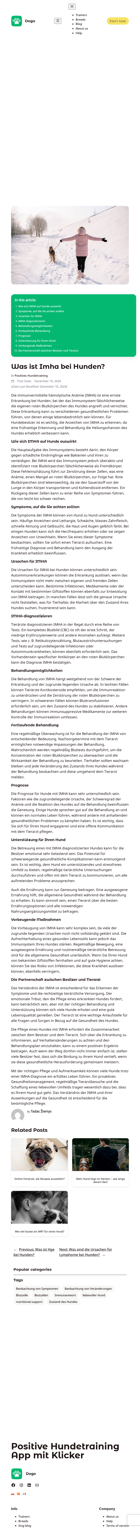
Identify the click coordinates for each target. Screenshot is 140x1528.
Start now (118, 21)
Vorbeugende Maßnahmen (35, 345)
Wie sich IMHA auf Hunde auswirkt (39, 306)
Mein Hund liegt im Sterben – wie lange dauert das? (100, 1180)
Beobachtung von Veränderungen (88, 1289)
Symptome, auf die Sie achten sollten (41, 311)
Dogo (30, 21)
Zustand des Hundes (63, 1302)
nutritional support (29, 1302)
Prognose (24, 335)
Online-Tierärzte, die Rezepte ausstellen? (39, 1179)
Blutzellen (41, 1295)
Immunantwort (65, 1295)
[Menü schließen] (72, 7)
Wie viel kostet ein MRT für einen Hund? (39, 1231)
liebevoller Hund (94, 1295)
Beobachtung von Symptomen (37, 1289)
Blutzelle (22, 1295)
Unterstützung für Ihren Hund (37, 340)
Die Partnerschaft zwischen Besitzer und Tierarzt (48, 350)
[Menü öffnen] (57, 21)
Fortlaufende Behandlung (34, 331)
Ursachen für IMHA (30, 316)
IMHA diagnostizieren (31, 321)
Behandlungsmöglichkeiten (35, 326)
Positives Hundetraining (31, 376)
